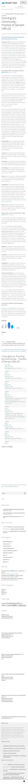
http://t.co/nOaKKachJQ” (10, 401)
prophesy (7, 345)
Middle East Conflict (7, 552)
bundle (4, 603)
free (6, 605)
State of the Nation (7, 557)
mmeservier (7, 410)
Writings (13, 341)
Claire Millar (7, 365)
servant (15, 345)
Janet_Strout (7, 395)
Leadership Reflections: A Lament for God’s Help (14, 513)
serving (19, 345)
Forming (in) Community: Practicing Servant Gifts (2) (14, 349)
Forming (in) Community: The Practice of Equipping (14, 351)
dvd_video (16, 603)
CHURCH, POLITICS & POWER (17, 529)
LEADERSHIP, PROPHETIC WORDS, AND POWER (13, 509)
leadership (19, 343)
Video (3, 594)
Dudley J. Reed (8, 425)
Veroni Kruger (6, 777)
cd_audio (9, 603)
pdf (17, 605)
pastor (3, 345)
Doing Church (6, 543)
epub (21, 603)
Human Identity (6, 546)
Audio (3, 589)
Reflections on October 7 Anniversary (11, 516)
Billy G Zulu (7, 435)
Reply (6, 373)
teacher (23, 345)
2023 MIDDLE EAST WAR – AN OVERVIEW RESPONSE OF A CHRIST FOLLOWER (14, 773)
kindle (9, 605)
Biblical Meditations (7, 541)
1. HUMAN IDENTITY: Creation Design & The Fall (14, 532)
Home (4, 6)
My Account (4, 782)
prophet (11, 345)
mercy (23, 343)
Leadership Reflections (8, 548)
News (4, 555)
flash (3, 605)
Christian (10, 343)
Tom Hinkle (7, 374)
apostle (5, 343)
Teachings (20, 6)
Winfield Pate (8, 385)
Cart (21, 781)
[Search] (24, 493)
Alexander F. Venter (19, 13)
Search (14, 782)
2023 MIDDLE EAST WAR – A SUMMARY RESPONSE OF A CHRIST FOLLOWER (13, 777)
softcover (22, 605)
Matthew (4, 592)
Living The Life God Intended (9, 550)
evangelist (14, 343)
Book (3, 591)
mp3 (14, 605)
